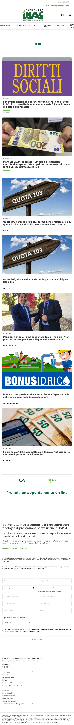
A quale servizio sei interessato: (14, 618)
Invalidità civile (8, 693)
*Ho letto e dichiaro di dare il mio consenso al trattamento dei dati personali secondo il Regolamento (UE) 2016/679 (38, 631)
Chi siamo (6, 672)
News (4, 680)
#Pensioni (60, 26)
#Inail (35, 26)
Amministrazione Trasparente (57, 6)
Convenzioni (7, 683)
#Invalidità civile (47, 25)
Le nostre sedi (8, 677)
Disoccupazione (8, 696)
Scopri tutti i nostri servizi (13, 548)
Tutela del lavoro (9, 701)
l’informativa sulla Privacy (21, 630)
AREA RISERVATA (63, 2)
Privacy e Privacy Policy (12, 685)
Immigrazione (7, 698)
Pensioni (5, 690)
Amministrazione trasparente (14, 704)
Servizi (5, 675)
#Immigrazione (21, 26)
